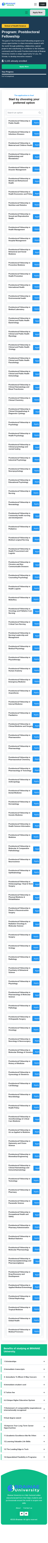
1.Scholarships (10, 1361)
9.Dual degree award (12, 1418)
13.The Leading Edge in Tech (16, 1449)
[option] (24, 122)
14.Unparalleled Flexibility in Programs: (20, 1457)
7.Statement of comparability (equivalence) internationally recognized (22, 1409)
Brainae (19, 1519)
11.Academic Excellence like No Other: (20, 1436)
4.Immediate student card (15, 1385)
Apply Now (38, 12)
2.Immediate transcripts (14, 1369)
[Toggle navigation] (35, 4)
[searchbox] (24, 112)
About (18, 1508)
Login (43, 4)
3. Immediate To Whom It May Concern (20, 1377)
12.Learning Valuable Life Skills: (17, 1441)
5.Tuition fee (9, 1392)
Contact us (27, 1508)
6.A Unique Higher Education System (19, 1400)
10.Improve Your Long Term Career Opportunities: (19, 1427)
